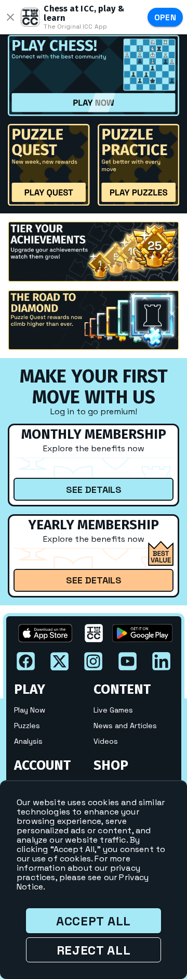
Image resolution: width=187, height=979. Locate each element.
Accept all (93, 921)
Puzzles (27, 725)
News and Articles (125, 725)
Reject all (94, 950)
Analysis (28, 741)
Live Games (113, 710)
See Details (94, 489)
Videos (106, 741)
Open (165, 17)
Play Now (29, 710)
